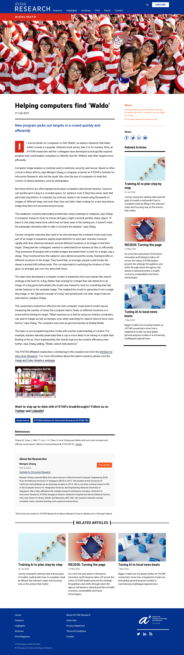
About (107, 10)
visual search (22, 420)
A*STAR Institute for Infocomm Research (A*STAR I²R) (61, 420)
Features (57, 10)
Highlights (71, 10)
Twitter (20, 411)
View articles (104, 465)
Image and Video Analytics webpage (35, 360)
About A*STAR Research (78, 615)
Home (18, 615)
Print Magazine (22, 636)
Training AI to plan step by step (40, 564)
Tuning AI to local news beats (139, 564)
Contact (119, 10)
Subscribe (160, 5)
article (79, 444)
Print (97, 10)
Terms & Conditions (76, 631)
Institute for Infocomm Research (34, 472)
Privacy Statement (75, 625)
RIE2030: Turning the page (143, 245)
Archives (86, 10)
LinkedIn (37, 411)
